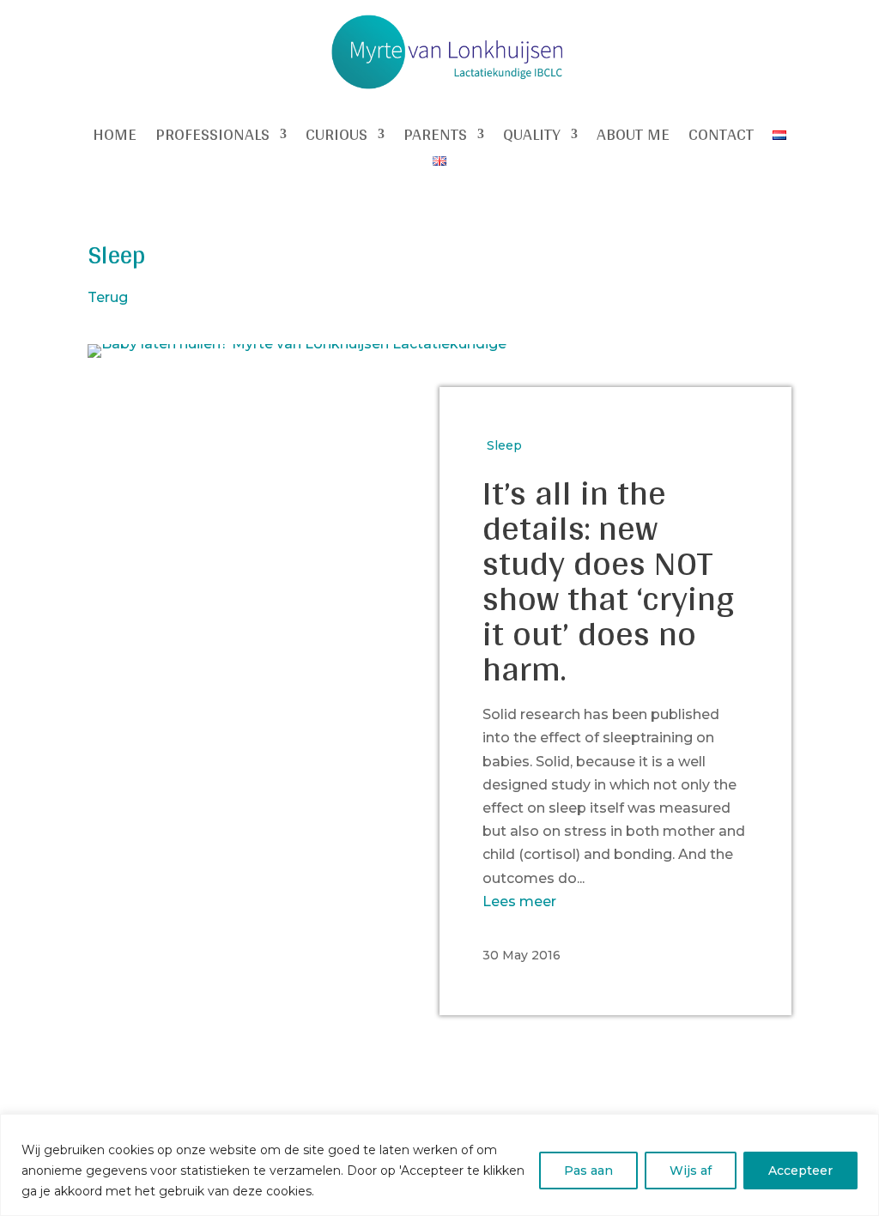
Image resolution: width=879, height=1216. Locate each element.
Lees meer (519, 901)
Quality (532, 137)
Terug (108, 297)
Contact (721, 137)
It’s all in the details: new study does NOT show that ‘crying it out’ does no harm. (608, 579)
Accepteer (800, 1170)
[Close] (861, 1128)
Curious (336, 137)
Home (114, 137)
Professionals (212, 137)
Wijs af (691, 1170)
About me (633, 137)
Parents (435, 137)
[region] (439, 1165)
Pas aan (588, 1170)
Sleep (504, 445)
